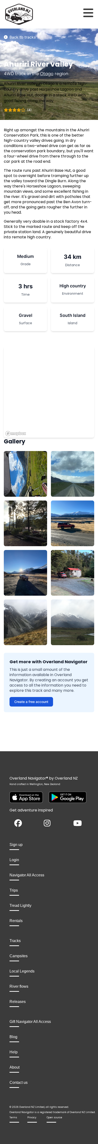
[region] (49, 392)
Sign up (16, 845)
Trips (14, 890)
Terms (13, 1117)
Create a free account (31, 702)
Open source (54, 1117)
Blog (13, 1037)
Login (14, 860)
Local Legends (22, 971)
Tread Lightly (20, 905)
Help (14, 1052)
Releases (18, 1002)
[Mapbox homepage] (15, 433)
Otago (47, 74)
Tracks (15, 941)
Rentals (16, 921)
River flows (19, 986)
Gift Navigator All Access (30, 1022)
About (15, 1067)
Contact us (19, 1082)
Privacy (31, 1117)
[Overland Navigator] (12, 14)
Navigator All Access (27, 875)
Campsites (19, 956)
